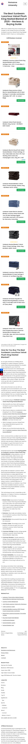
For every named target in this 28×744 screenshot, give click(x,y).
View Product (21, 68)
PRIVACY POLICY (6, 715)
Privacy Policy (4, 653)
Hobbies (4, 705)
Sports (3, 703)
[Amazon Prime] (23, 160)
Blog (2, 687)
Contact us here (8, 588)
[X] (1, 372)
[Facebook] (1, 370)
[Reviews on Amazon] (14, 58)
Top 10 (3, 695)
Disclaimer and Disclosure (8, 650)
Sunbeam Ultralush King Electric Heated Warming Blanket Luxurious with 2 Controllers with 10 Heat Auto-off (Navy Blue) (14, 301)
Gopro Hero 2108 (5, 670)
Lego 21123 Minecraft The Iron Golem (11, 675)
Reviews (3, 685)
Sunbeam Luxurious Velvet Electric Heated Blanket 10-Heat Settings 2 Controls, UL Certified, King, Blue (13, 274)
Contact (3, 658)
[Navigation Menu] (25, 4)
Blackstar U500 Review (7, 668)
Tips (3, 700)
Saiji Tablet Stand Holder (8, 673)
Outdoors (4, 708)
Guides (3, 692)
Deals (2, 690)
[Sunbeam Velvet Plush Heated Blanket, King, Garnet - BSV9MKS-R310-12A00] (14, 114)
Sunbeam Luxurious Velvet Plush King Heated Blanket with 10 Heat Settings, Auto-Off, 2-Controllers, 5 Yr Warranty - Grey (14, 63)
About (3, 655)
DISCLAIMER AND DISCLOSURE (9, 718)
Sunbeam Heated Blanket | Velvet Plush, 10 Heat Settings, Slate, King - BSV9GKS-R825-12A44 (13, 246)
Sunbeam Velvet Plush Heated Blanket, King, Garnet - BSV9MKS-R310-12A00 (13, 124)
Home (2, 682)
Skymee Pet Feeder (6, 665)
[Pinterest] (1, 374)
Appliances (4, 698)
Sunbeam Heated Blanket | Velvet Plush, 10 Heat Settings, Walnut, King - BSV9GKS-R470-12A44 (14, 185)
